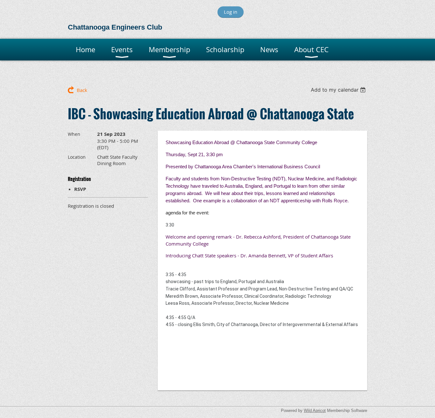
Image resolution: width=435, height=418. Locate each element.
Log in (230, 12)
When (74, 134)
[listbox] (339, 90)
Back (82, 90)
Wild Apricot (315, 410)
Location (77, 157)
